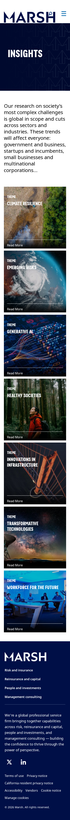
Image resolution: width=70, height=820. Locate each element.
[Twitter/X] (9, 762)
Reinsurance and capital (23, 679)
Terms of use (14, 776)
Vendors (31, 790)
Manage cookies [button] (17, 798)
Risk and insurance (19, 670)
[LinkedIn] (23, 762)
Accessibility (13, 790)
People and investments (23, 688)
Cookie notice (51, 790)
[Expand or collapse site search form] (50, 14)
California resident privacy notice (29, 783)
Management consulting (23, 697)
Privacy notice (37, 776)
